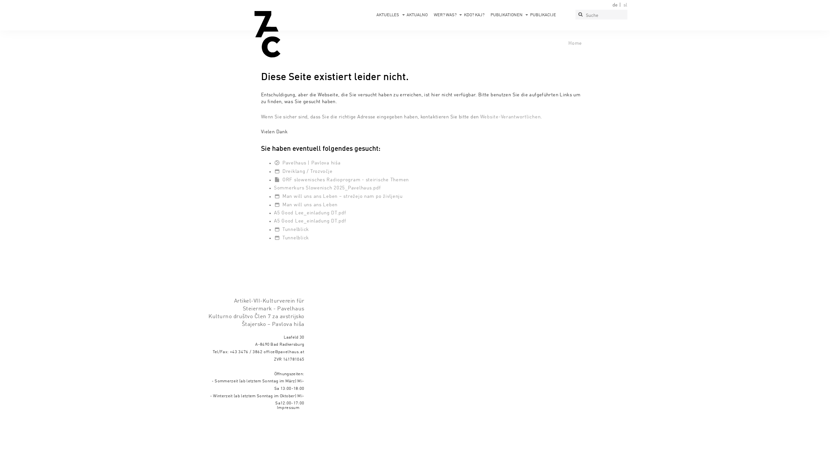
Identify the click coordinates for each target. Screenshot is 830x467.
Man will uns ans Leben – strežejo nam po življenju (342, 196)
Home (575, 43)
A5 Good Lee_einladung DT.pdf (310, 213)
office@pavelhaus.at (284, 352)
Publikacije (543, 15)
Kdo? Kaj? (474, 15)
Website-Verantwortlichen (510, 117)
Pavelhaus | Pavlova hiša (311, 163)
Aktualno (417, 15)
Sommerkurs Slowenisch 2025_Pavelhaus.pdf (327, 188)
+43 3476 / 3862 (246, 352)
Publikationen (507, 15)
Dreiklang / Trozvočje (307, 171)
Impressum (288, 408)
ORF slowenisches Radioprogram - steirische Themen (345, 180)
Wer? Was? (445, 15)
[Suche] (580, 14)
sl (625, 5)
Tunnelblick (295, 229)
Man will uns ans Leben (310, 205)
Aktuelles (387, 15)
